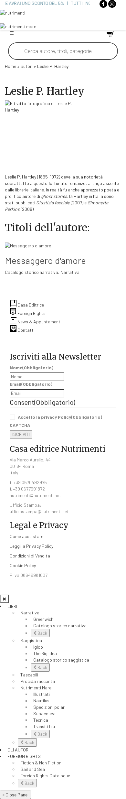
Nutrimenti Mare (35, 687)
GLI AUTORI (18, 749)
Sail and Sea (32, 769)
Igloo (38, 647)
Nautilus (41, 700)
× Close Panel (15, 794)
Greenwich (43, 619)
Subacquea (44, 713)
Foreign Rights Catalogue (45, 775)
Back (42, 633)
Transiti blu (44, 726)
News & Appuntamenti (38, 321)
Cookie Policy (23, 565)
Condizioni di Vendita (30, 555)
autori (27, 66)
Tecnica (40, 720)
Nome (31, 367)
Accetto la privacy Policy (60, 417)
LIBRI (12, 606)
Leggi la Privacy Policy (31, 546)
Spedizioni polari (49, 707)
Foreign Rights (31, 313)
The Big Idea (45, 653)
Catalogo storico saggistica (61, 660)
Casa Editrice (30, 305)
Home (10, 66)
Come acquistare (26, 536)
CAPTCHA (20, 425)
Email (31, 384)
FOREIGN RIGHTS (24, 756)
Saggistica (31, 640)
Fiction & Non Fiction (40, 762)
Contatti (25, 330)
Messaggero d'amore (45, 260)
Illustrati (41, 694)
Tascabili (29, 674)
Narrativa (69, 272)
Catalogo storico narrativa (31, 272)
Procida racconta (37, 681)
